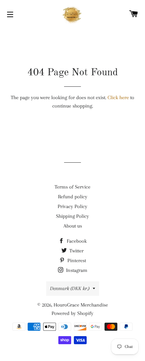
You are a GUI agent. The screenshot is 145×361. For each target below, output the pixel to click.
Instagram (76, 270)
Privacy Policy (72, 206)
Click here (118, 97)
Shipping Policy (72, 216)
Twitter (76, 251)
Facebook (76, 241)
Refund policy (72, 197)
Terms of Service (72, 187)
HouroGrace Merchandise (81, 305)
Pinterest (76, 260)
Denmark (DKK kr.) (69, 288)
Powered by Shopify (72, 313)
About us (72, 226)
